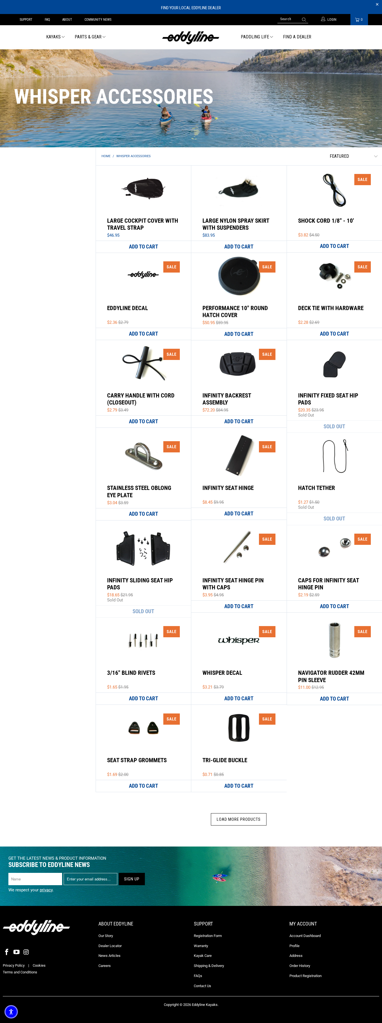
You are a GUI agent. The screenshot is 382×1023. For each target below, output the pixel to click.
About (67, 20)
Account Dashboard (305, 936)
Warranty (201, 946)
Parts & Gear (88, 36)
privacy (46, 889)
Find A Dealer (297, 36)
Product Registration (305, 976)
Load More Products (239, 819)
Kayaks (53, 36)
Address (296, 956)
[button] (11, 1012)
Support (26, 20)
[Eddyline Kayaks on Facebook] (7, 952)
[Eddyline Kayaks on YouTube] (17, 952)
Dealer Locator (110, 946)
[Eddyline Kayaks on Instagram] (26, 952)
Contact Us (202, 986)
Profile (294, 946)
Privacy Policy (14, 965)
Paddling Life (255, 36)
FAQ (47, 20)
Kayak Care (203, 956)
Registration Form (208, 936)
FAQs (198, 976)
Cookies (39, 965)
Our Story (105, 936)
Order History (299, 966)
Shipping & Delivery (209, 966)
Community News (97, 20)
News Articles (109, 956)
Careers (104, 966)
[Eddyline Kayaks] (191, 37)
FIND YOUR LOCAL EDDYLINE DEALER (191, 7)
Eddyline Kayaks (205, 1005)
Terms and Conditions (20, 972)
